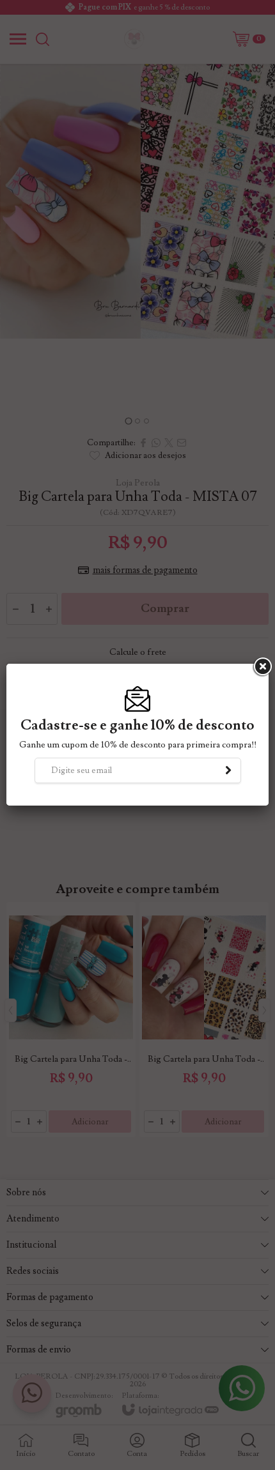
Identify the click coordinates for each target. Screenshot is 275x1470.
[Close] (261, 666)
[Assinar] (228, 770)
